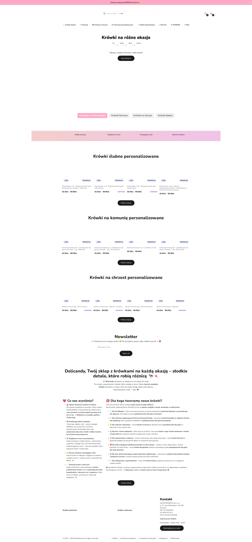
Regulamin (164, 538)
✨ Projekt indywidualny (146, 25)
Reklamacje (175, 538)
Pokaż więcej (126, 203)
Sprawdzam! (126, 58)
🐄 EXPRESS (175, 25)
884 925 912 (168, 512)
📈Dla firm (163, 25)
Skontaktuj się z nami (172, 528)
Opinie (115, 538)
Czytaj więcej (126, 483)
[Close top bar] (250, 2)
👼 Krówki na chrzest (99, 25)
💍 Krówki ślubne (69, 25)
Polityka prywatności (128, 538)
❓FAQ (186, 25)
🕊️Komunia (84, 25)
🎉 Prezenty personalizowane (122, 25)
